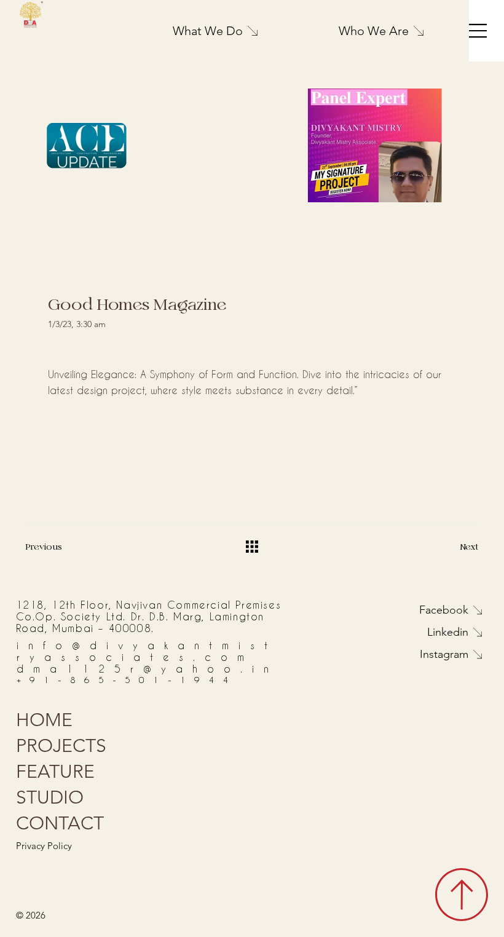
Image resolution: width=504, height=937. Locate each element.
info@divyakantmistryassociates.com (147, 651)
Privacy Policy (44, 846)
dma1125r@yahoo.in (147, 668)
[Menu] (478, 31)
